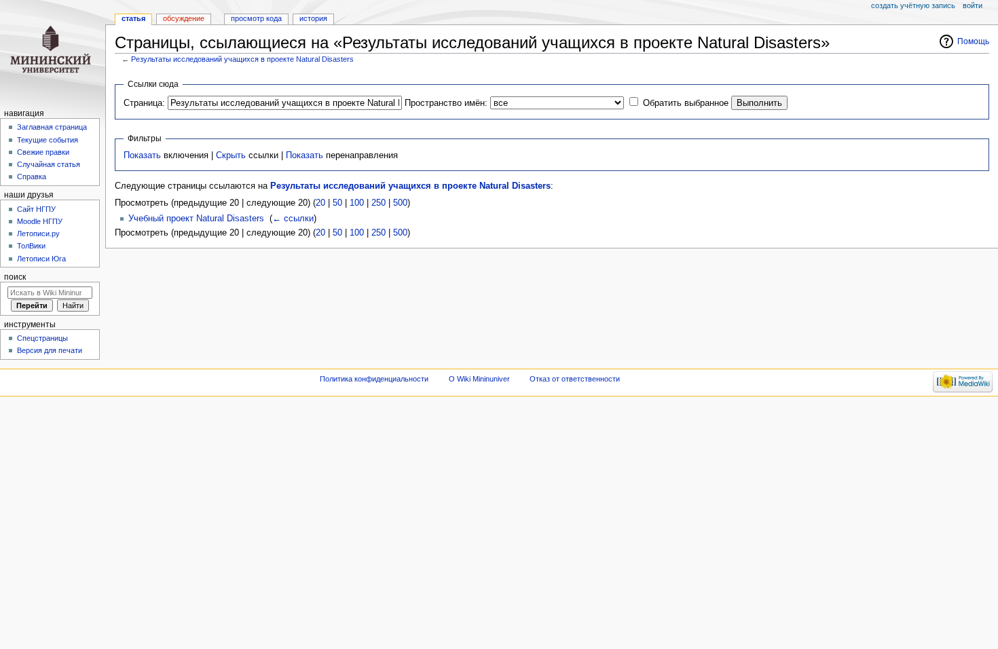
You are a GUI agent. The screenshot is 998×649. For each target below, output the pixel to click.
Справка (31, 176)
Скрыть (231, 155)
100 (357, 203)
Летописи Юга (41, 259)
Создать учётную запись (913, 5)
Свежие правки (43, 152)
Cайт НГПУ (36, 209)
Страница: (144, 103)
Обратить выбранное (685, 103)
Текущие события (47, 140)
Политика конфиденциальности (374, 379)
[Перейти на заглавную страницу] (52, 52)
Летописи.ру (38, 233)
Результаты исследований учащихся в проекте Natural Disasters (242, 59)
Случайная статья (48, 164)
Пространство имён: (446, 103)
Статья (133, 18)
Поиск (15, 277)
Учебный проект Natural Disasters (196, 218)
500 (400, 203)
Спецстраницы (42, 338)
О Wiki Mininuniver (479, 379)
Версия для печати (49, 350)
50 (337, 203)
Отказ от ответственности (575, 379)
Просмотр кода (256, 18)
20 (320, 203)
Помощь (973, 41)
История (313, 18)
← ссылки (293, 218)
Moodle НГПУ (39, 221)
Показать (142, 155)
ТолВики (31, 246)
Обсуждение (183, 18)
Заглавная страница (52, 127)
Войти (972, 5)
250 (378, 203)
